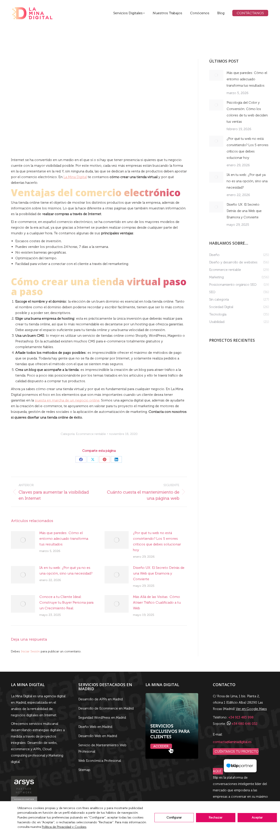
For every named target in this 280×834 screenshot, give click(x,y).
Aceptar (257, 817)
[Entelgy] (217, 375)
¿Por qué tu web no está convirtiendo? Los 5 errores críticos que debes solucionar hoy (157, 541)
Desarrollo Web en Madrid (97, 736)
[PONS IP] (234, 358)
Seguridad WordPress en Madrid (102, 718)
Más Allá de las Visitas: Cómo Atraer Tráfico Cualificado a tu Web (157, 602)
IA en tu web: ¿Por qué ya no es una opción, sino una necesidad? (65, 570)
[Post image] (23, 540)
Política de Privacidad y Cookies (64, 827)
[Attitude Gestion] (217, 358)
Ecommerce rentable (91, 434)
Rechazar (215, 817)
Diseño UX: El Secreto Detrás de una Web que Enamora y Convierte (158, 573)
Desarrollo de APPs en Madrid (100, 699)
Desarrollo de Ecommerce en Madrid (106, 708)
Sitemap (84, 770)
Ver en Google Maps (251, 709)
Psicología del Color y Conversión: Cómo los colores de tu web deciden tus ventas (247, 112)
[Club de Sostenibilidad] (251, 375)
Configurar (174, 817)
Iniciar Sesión (31, 651)
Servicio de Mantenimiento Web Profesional (102, 748)
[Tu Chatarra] (234, 375)
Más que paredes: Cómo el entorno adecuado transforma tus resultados (63, 538)
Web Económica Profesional (99, 761)
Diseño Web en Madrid (95, 727)
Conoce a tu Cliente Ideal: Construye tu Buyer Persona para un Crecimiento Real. (66, 602)
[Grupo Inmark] (251, 358)
